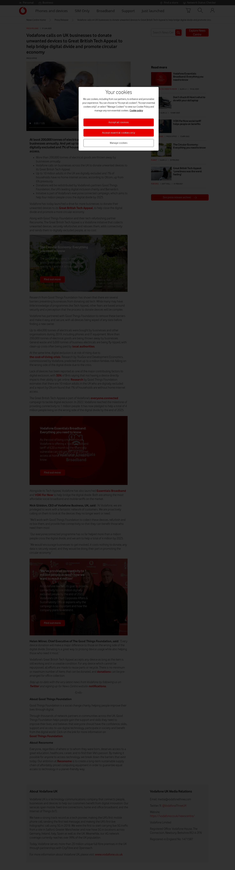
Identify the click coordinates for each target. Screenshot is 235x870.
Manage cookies (118, 142)
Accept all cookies (119, 122)
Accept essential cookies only (118, 132)
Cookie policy (136, 110)
